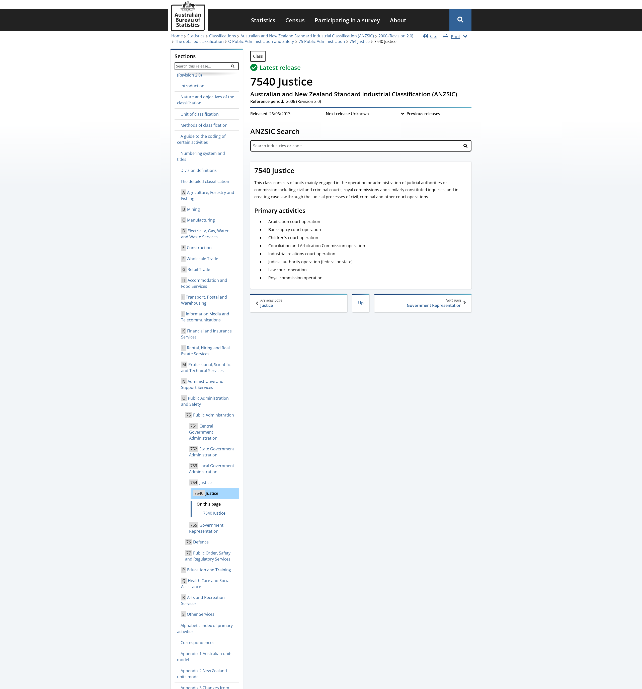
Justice (271, 303)
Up (361, 303)
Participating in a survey (347, 20)
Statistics (263, 20)
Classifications (222, 36)
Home (177, 36)
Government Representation (434, 303)
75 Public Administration (322, 41)
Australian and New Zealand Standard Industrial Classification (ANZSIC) (307, 36)
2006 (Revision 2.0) (395, 36)
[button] (460, 20)
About (398, 20)
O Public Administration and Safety (261, 41)
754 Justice (360, 41)
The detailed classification (199, 41)
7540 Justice (214, 513)
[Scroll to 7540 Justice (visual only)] (299, 171)
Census (295, 20)
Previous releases (423, 113)
